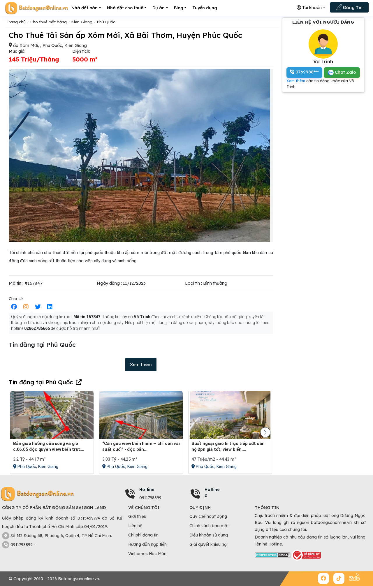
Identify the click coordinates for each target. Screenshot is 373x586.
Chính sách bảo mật (209, 525)
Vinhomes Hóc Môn (147, 553)
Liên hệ (135, 525)
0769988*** (306, 72)
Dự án (158, 7)
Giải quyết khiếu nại (208, 544)
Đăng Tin (352, 7)
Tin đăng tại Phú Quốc (41, 382)
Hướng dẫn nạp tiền (147, 544)
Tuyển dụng (204, 7)
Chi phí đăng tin (143, 535)
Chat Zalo (345, 72)
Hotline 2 (212, 492)
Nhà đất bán (84, 7)
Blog (178, 7)
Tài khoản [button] (311, 7)
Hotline (146, 489)
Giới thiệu (137, 516)
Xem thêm (141, 364)
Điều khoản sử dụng (208, 535)
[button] (265, 432)
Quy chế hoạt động (208, 516)
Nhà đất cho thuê (125, 7)
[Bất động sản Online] (36, 8)
